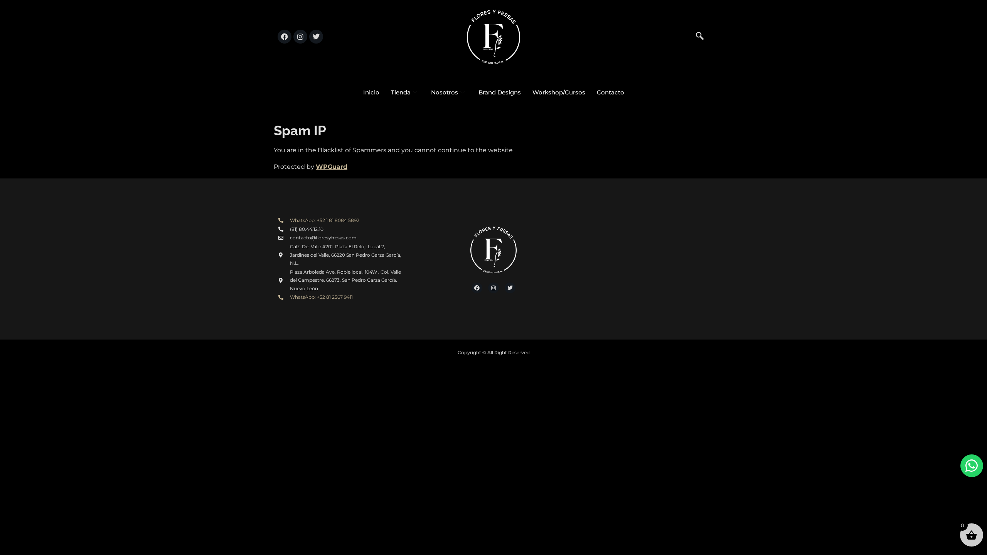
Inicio (371, 92)
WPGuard (331, 166)
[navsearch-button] (699, 36)
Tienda (401, 92)
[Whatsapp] (971, 465)
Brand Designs (499, 92)
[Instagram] (300, 37)
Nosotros (444, 92)
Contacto (610, 92)
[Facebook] (284, 37)
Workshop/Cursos (558, 92)
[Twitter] (316, 37)
